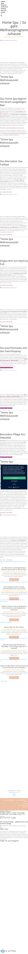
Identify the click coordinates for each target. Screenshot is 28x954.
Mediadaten (25, 806)
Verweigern (14, 481)
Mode (2, 3)
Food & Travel (4, 7)
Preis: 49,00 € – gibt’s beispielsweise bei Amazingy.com (12, 127)
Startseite (3, 8)
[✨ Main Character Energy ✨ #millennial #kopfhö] (14, 787)
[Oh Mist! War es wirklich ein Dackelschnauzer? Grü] (14, 693)
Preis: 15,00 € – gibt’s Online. (6, 560)
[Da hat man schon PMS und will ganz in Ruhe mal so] (14, 686)
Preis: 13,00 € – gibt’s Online (6, 192)
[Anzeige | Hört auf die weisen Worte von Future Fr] (14, 766)
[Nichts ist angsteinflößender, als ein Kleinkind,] (14, 743)
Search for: (2, 816)
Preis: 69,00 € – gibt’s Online (6, 512)
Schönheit (3, 5)
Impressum (25, 803)
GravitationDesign (10, 800)
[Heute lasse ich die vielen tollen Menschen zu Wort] (14, 725)
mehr (14, 484)
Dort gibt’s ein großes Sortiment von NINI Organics (14, 133)
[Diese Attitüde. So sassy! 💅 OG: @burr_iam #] (14, 732)
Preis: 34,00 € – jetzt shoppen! (6, 367)
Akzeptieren (14, 478)
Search (14, 818)
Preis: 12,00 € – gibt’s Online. (6, 321)
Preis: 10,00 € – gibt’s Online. (6, 234)
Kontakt (3, 12)
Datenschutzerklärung (23, 805)
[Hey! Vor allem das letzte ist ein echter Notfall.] (14, 736)
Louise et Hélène (22, 800)
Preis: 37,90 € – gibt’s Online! (6, 457)
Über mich (3, 10)
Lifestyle (3, 1)
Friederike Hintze (9, 37)
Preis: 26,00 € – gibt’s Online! (6, 408)
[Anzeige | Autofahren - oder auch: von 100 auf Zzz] (14, 705)
